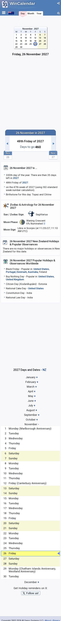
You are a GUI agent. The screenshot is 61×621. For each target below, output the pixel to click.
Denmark (22, 271)
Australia (33, 271)
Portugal (11, 271)
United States (41, 269)
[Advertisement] (30, 94)
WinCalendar (22, 3)
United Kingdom (15, 279)
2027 (16, 178)
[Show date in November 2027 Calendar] (30, 42)
